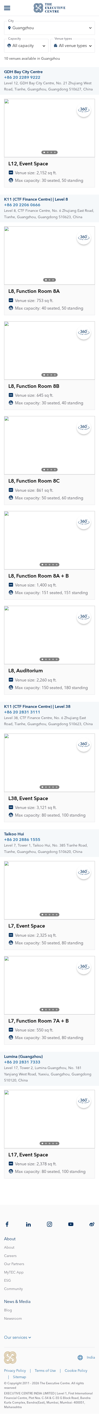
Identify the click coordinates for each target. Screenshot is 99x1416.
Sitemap (19, 1377)
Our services (15, 1337)
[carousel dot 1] (44, 152)
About (9, 1248)
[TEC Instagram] (49, 1224)
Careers (10, 1256)
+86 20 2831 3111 (22, 712)
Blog (8, 1310)
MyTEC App (14, 1272)
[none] (26, 46)
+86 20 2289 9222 (22, 77)
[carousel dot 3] (51, 152)
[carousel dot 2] (48, 152)
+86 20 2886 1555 (22, 839)
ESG (7, 1281)
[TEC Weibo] (92, 1224)
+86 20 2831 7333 (22, 1062)
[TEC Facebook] (7, 1224)
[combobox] (49, 28)
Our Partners (14, 1264)
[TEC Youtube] (71, 1224)
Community (13, 1289)
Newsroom (13, 1319)
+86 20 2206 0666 (22, 205)
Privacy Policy (15, 1371)
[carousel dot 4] (55, 152)
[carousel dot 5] (56, 564)
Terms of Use (45, 1371)
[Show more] (7, 8)
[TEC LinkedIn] (28, 1224)
